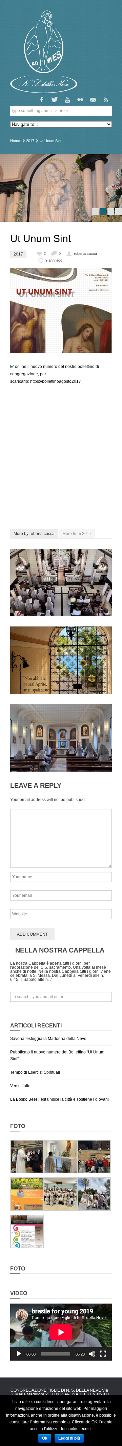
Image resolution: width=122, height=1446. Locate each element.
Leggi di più (69, 1438)
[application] (61, 1332)
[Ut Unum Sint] (61, 310)
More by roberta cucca (34, 533)
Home (15, 141)
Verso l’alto (20, 1085)
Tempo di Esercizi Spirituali (35, 1072)
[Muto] (92, 1353)
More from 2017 (77, 533)
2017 (30, 141)
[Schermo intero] (103, 1353)
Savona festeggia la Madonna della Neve (48, 1038)
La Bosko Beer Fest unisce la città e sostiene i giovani (59, 1099)
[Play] (19, 1353)
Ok (44, 1438)
